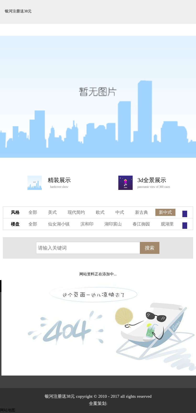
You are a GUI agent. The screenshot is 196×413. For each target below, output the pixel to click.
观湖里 (167, 224)
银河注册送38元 (18, 11)
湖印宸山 (113, 224)
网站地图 (7, 410)
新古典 (141, 212)
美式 (52, 212)
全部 (32, 212)
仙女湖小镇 (59, 224)
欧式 (100, 212)
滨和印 (87, 224)
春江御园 (141, 224)
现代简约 (76, 212)
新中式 (165, 212)
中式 (119, 212)
